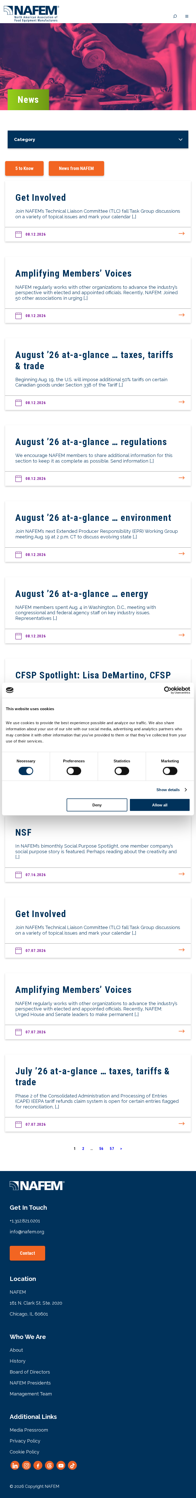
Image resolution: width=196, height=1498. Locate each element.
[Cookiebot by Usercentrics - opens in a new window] (167, 690)
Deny (97, 805)
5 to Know (24, 168)
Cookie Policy (24, 1451)
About (16, 1350)
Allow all (159, 805)
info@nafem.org (27, 1231)
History (18, 1361)
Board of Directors (30, 1372)
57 (112, 1148)
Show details (168, 789)
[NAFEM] (31, 21)
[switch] (74, 771)
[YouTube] (60, 1465)
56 (101, 1148)
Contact (27, 1253)
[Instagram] (26, 1465)
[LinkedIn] (14, 1465)
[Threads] (49, 1465)
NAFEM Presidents (30, 1383)
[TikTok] (72, 1465)
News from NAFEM (76, 168)
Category (24, 139)
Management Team (31, 1393)
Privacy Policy (25, 1441)
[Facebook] (37, 1465)
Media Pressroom (29, 1430)
